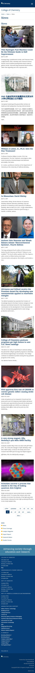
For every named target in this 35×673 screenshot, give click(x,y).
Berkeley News (5, 637)
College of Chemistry (10, 10)
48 (19, 512)
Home (2, 14)
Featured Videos (7, 537)
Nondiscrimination (29, 663)
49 (23, 512)
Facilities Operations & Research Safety (11, 618)
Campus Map (5, 643)
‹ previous (13, 508)
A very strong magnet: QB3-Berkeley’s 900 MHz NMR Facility (16, 439)
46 (12, 512)
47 (16, 512)
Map (2, 567)
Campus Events (5, 641)
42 (25, 509)
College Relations (5, 612)
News (8, 14)
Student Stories (7, 540)
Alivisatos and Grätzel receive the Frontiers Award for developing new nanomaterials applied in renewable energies (17, 292)
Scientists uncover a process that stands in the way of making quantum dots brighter (16, 485)
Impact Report (7, 534)
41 (21, 509)
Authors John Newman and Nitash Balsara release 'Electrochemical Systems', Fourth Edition (16, 242)
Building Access (5, 610)
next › (29, 512)
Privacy (31, 665)
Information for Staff (6, 620)
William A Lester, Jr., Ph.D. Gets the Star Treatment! (17, 149)
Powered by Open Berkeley (26, 659)
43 (28, 509)
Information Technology (7, 622)
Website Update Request (7, 630)
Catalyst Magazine (8, 531)
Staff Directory (5, 628)
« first (7, 508)
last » (19, 515)
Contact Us (4, 614)
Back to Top (31, 671)
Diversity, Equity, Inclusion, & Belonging (11, 616)
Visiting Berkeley (6, 645)
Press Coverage (7, 528)
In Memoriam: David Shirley (13, 196)
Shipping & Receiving (6, 626)
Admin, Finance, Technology (8, 608)
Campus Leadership (6, 639)
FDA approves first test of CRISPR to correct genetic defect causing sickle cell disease (17, 391)
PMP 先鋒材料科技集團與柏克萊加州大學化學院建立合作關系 (17, 97)
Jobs (2, 624)
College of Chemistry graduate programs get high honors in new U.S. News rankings (15, 342)
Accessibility (30, 661)
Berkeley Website (6, 635)
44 (32, 509)
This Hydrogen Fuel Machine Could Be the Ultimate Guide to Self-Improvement (17, 51)
